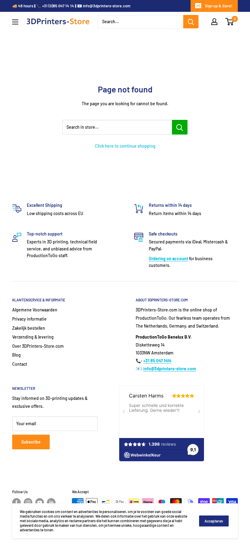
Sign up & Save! (218, 5)
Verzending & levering (33, 336)
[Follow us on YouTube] (39, 502)
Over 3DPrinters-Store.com (38, 346)
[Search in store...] (180, 127)
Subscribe (31, 441)
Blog (16, 354)
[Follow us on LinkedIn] (51, 502)
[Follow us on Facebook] (16, 502)
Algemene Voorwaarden (34, 309)
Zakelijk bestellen (28, 328)
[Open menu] (15, 22)
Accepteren (214, 521)
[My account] (214, 21)
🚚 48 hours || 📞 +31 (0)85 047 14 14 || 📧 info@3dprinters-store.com (71, 5)
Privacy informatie (29, 318)
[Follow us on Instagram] (28, 502)
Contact (19, 364)
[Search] (190, 21)
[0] (230, 21)
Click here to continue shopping (125, 146)
